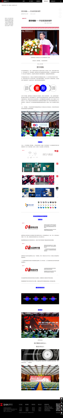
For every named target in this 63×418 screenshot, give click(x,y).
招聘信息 (39, 410)
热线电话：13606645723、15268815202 (9, 410)
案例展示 (38, 1)
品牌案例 (27, 410)
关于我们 (31, 1)
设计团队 (20, 409)
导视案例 (27, 409)
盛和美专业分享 (14, 5)
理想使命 (20, 410)
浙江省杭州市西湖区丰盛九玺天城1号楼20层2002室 (10, 409)
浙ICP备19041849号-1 (31, 412)
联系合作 (53, 1)
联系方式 (39, 409)
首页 (24, 1)
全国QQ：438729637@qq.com (7, 411)
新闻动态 (46, 1)
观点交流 (33, 409)
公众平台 (33, 410)
